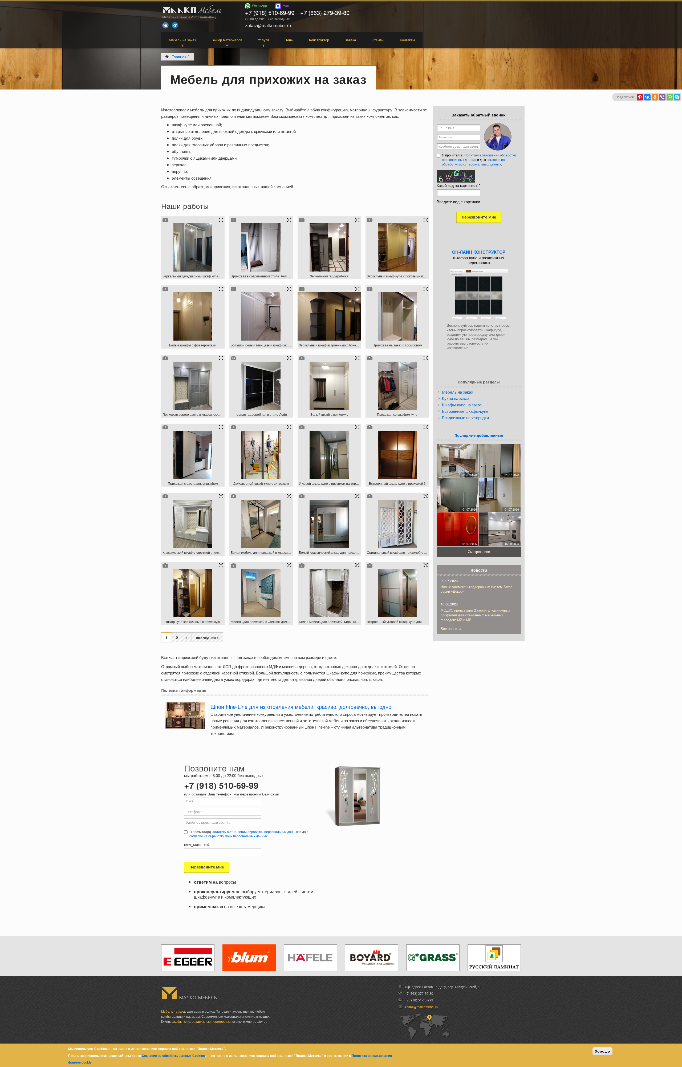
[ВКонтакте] (647, 97)
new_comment (196, 844)
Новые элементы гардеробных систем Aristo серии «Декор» (476, 589)
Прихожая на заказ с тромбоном (397, 345)
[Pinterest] (640, 97)
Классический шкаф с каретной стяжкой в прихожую (202, 552)
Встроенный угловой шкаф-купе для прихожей (402, 621)
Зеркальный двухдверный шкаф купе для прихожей (202, 276)
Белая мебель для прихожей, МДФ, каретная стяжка (338, 621)
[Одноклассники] (655, 97)
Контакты (407, 39)
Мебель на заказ (182, 39)
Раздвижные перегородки (465, 417)
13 (233, 358)
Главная (179, 56)
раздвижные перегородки (211, 1021)
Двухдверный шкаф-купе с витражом (261, 483)
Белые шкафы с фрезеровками (193, 345)
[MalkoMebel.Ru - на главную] (191, 10)
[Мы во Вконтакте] (165, 25)
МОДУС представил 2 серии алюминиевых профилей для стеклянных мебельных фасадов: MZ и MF (475, 615)
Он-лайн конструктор (478, 252)
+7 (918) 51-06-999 (419, 1000)
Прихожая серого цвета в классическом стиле (197, 414)
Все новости (451, 628)
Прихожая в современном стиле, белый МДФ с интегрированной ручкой (285, 276)
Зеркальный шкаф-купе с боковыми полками (400, 276)
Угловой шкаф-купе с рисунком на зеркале (331, 483)
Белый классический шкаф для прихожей (330, 552)
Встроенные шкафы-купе (465, 411)
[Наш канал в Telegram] (175, 25)
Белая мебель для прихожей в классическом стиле (269, 552)
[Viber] (662, 97)
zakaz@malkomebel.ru (421, 1006)
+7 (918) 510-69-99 (269, 12)
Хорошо (602, 1051)
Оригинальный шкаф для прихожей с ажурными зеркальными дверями (420, 552)
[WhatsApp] (670, 97)
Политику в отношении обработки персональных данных (255, 831)
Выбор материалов (227, 39)
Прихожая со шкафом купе (397, 414)
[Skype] (677, 97)
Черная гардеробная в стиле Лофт (260, 414)
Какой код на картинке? (458, 185)
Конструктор (319, 39)
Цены (289, 39)
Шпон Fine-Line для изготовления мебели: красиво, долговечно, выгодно (300, 706)
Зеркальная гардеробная (329, 276)
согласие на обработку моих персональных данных (228, 836)
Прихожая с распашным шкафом (193, 483)
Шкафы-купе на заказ (462, 404)
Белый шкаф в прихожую (329, 414)
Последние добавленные (478, 435)
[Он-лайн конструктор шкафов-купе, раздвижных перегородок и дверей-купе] (478, 294)
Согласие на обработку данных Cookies (173, 1055)
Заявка (350, 39)
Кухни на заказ (455, 398)
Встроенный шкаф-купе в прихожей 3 (397, 483)
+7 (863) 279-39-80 (325, 12)
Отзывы (378, 39)
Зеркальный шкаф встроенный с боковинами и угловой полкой (346, 345)
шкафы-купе (181, 1021)
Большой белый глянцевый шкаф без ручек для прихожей (275, 345)
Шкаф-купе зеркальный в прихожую (193, 621)
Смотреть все (479, 551)
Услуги (263, 39)
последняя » (207, 637)
